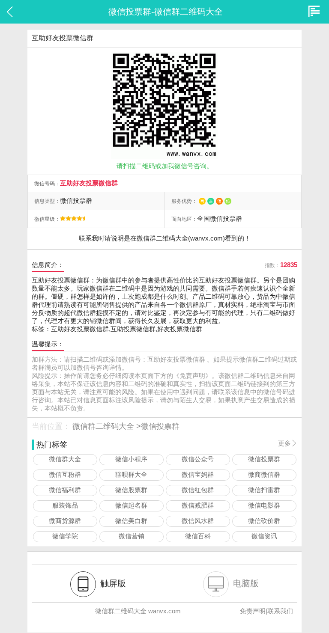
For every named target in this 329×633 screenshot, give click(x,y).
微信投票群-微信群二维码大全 (165, 11)
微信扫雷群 (264, 489)
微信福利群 (65, 489)
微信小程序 (131, 459)
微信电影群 (264, 505)
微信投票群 (160, 426)
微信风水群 (198, 520)
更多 (287, 443)
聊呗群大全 (131, 474)
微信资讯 (264, 536)
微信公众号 (198, 459)
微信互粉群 (65, 474)
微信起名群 (131, 505)
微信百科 (198, 536)
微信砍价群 (264, 520)
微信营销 (131, 536)
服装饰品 (65, 505)
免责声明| (253, 611)
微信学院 (65, 536)
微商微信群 (264, 474)
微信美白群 (131, 520)
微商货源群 (65, 520)
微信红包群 (198, 489)
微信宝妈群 (198, 474)
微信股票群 (131, 489)
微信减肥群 (198, 505)
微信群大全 (65, 459)
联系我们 (280, 611)
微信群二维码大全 (103, 426)
